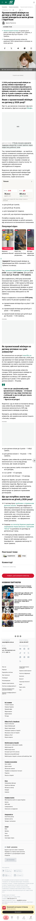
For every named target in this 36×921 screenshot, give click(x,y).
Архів (20, 684)
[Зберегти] (31, 48)
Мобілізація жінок (10, 749)
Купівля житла (9, 819)
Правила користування (8, 683)
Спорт (7, 826)
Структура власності (24, 681)
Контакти (21, 676)
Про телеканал (6, 675)
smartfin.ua (27, 355)
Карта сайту (22, 687)
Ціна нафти (8, 764)
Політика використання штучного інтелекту (8, 689)
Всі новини (8, 702)
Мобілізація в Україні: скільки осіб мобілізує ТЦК (18, 756)
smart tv (7, 875)
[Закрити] (32, 907)
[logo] (11, 2)
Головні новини (9, 704)
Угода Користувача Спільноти (24, 667)
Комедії (7, 790)
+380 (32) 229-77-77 (12, 898)
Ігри (20, 689)
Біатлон (7, 835)
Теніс (6, 833)
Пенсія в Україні (9, 775)
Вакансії (21, 679)
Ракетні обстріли (9, 723)
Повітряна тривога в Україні (12, 730)
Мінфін (29, 108)
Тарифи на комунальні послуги (13, 771)
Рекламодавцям (6, 680)
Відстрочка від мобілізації (12, 754)
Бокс (6, 829)
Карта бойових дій (10, 726)
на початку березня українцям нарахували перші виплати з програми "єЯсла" (19, 526)
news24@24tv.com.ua (8, 642)
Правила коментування (25, 670)
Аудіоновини (8, 713)
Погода (7, 716)
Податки (7, 773)
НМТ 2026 (7, 804)
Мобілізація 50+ (9, 747)
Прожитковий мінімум (11, 31)
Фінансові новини (10, 768)
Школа (6, 802)
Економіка (4, 7)
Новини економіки (14, 7)
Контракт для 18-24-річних (12, 752)
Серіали (7, 792)
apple (18, 870)
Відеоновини (8, 711)
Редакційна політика (7, 672)
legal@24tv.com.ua (21, 900)
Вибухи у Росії (8, 735)
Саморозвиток (9, 806)
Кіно (6, 781)
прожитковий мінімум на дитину (17, 270)
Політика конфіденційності (9, 686)
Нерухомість (9, 814)
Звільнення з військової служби (13, 745)
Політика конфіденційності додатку (9, 693)
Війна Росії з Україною (12, 721)
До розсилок (10, 859)
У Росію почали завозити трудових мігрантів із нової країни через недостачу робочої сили (17, 145)
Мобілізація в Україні (12, 743)
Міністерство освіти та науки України (15, 800)
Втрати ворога (9, 737)
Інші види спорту (9, 838)
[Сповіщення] (34, 2)
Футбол (7, 831)
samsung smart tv (18, 875)
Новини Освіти (9, 797)
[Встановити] (18, 909)
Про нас (4, 666)
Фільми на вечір (9, 787)
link (20, 648)
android (7, 870)
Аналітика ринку (9, 816)
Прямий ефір (8, 709)
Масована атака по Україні (12, 732)
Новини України (9, 707)
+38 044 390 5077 (23, 642)
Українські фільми (10, 785)
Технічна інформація (24, 673)
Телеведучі (5, 677)
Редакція (4, 669)
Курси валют (8, 766)
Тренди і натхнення (10, 821)
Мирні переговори (10, 728)
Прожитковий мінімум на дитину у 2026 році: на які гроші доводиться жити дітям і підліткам (27, 7)
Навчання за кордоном (11, 809)
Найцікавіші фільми (10, 783)
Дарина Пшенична (11, 23)
